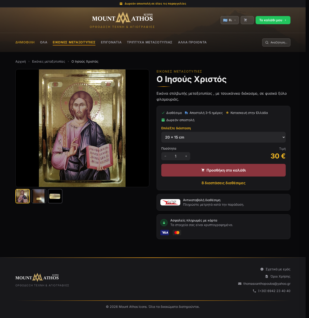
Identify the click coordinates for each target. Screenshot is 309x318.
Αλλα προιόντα (192, 42)
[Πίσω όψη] (39, 196)
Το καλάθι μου (270, 20)
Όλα (43, 42)
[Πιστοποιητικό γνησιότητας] (55, 196)
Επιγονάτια (111, 42)
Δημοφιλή (25, 42)
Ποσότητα (168, 148)
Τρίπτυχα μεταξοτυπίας (150, 42)
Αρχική (20, 61)
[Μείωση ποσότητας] (165, 156)
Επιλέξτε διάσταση (176, 128)
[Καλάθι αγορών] (247, 20)
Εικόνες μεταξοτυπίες (74, 42)
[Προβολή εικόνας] (22, 196)
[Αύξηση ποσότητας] (186, 156)
